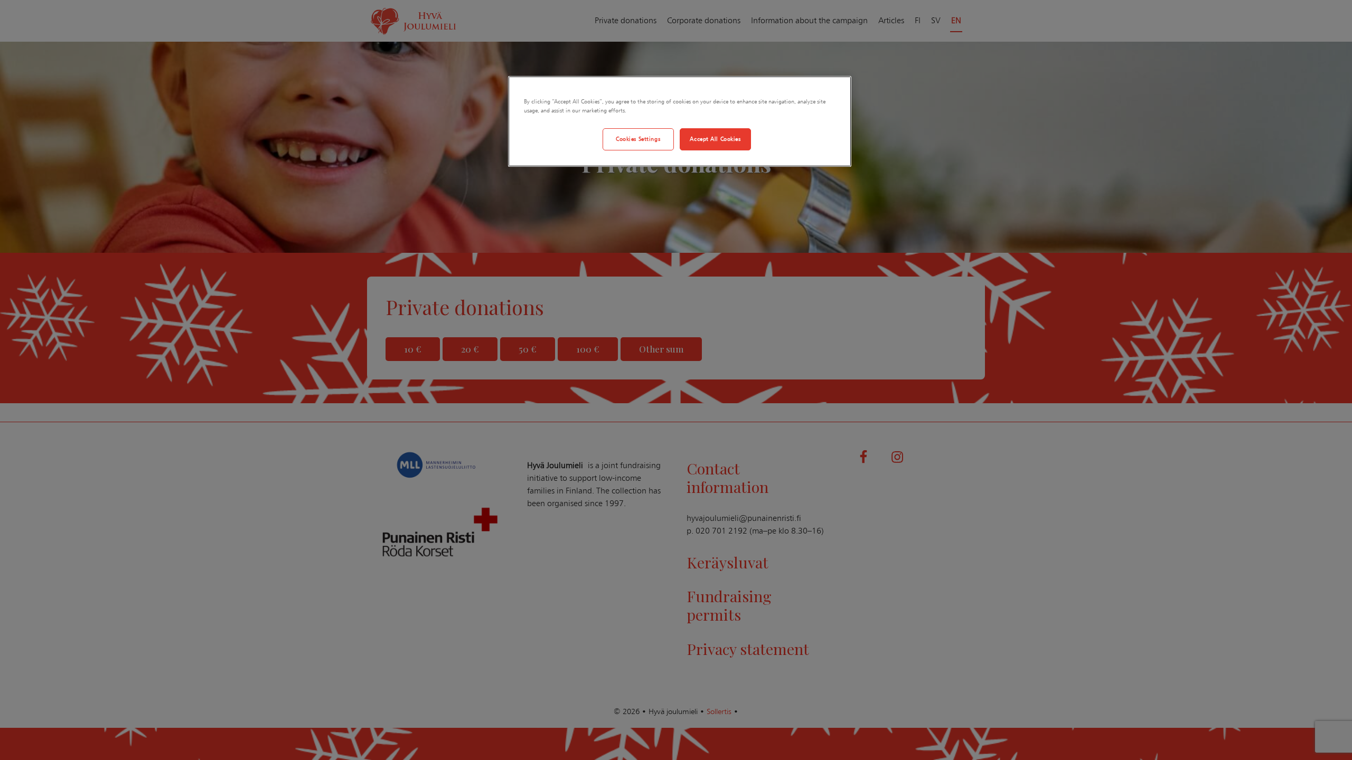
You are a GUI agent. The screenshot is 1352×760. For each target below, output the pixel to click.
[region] (679, 121)
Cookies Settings (638, 138)
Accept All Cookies (715, 138)
